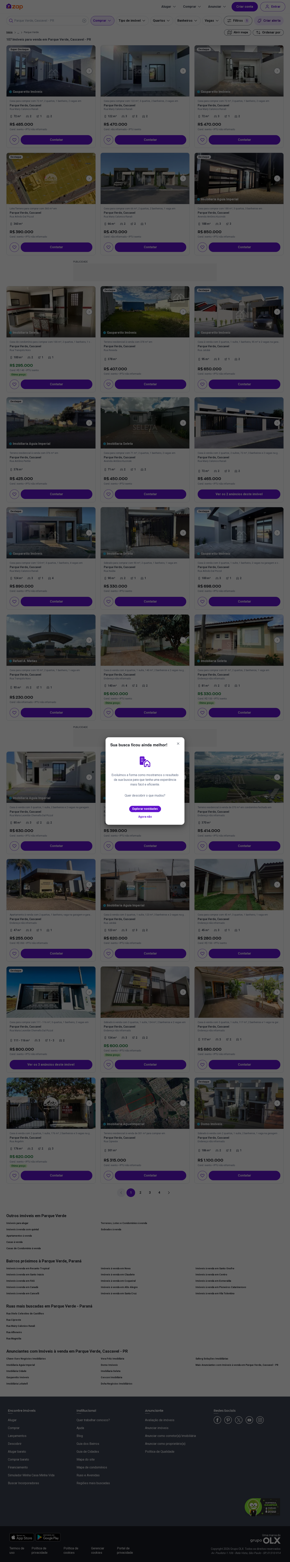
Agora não (145, 816)
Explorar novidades (145, 808)
